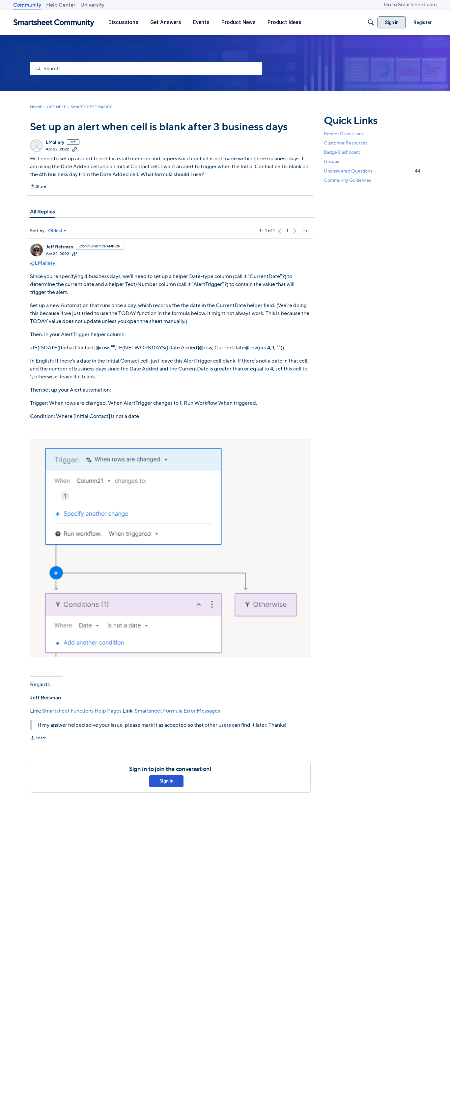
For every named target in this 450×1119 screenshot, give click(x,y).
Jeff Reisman (59, 247)
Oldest (55, 231)
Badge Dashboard (342, 152)
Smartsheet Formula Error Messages (177, 711)
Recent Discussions (344, 134)
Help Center (60, 5)
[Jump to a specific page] (305, 231)
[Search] (371, 22)
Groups (331, 162)
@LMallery (42, 263)
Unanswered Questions (372, 171)
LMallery (55, 142)
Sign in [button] (166, 781)
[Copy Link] (74, 149)
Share (38, 187)
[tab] (42, 211)
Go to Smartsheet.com (410, 4)
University (92, 5)
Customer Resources (345, 143)
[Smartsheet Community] (54, 22)
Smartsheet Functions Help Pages (82, 711)
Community (27, 5)
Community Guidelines (347, 180)
